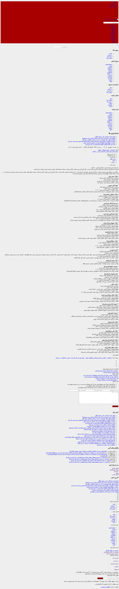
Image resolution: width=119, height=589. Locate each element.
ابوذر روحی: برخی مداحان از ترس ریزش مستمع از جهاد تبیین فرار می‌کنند (95, 438)
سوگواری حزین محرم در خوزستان (106, 444)
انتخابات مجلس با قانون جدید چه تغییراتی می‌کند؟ (102, 424)
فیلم (114, 42)
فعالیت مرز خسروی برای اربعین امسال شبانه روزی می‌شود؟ (98, 138)
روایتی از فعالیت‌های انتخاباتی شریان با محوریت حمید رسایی (99, 142)
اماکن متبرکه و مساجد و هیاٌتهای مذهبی (95, 357)
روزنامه (113, 3)
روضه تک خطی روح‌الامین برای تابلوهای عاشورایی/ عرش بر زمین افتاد (96, 443)
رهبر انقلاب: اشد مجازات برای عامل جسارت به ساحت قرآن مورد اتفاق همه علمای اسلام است (90, 437)
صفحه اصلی (112, 25)
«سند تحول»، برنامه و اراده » (110, 372)
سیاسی (113, 31)
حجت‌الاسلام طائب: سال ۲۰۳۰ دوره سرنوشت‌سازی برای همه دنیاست (96, 441)
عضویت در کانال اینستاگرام (111, 552)
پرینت (113, 162)
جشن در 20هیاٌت (65, 357)
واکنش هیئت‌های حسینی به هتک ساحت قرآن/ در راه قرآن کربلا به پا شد (96, 434)
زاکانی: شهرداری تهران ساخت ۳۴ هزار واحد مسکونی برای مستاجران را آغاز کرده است (92, 427)
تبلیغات (116, 566)
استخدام (116, 569)
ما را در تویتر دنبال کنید (112, 553)
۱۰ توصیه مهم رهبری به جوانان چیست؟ (107, 380)
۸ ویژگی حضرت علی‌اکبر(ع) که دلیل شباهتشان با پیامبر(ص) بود (101, 377)
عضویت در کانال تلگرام (112, 550)
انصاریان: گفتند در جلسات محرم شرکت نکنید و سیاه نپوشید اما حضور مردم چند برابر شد (91, 141)
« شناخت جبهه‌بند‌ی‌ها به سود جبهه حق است (106, 370)
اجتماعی (113, 28)
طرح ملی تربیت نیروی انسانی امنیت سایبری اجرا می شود (99, 435)
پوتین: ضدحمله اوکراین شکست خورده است (103, 431)
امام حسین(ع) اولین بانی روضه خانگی (105, 136)
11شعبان (109, 357)
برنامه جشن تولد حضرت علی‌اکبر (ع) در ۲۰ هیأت (105, 151)
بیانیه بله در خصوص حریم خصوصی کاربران (103, 432)
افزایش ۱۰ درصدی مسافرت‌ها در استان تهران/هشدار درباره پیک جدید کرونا (86, 457)
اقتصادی (113, 33)
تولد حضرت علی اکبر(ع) (77, 357)
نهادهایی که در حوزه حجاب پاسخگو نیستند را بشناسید (101, 426)
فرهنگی (113, 30)
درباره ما (112, 5)
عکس (113, 41)
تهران (113, 27)
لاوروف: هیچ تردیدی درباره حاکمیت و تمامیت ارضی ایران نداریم (98, 440)
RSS (111, 106)
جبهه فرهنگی (105, 150)
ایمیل (113, 160)
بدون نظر (112, 159)
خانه (114, 2)
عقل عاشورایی (104, 455)
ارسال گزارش (114, 563)
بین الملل (112, 35)
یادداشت (113, 38)
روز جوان (57, 357)
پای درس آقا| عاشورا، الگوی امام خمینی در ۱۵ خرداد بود (100, 144)
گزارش (113, 39)
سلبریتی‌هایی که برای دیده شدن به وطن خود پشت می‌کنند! (99, 429)
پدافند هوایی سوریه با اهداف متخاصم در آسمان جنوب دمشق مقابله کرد (88, 451)
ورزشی (113, 36)
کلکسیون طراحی (105, 587)
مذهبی (99, 150)
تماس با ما (115, 558)
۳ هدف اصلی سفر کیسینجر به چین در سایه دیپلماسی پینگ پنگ (98, 139)
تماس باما (112, 6)
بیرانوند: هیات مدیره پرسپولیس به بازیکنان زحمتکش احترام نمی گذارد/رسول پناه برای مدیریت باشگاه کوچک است (76, 452)
